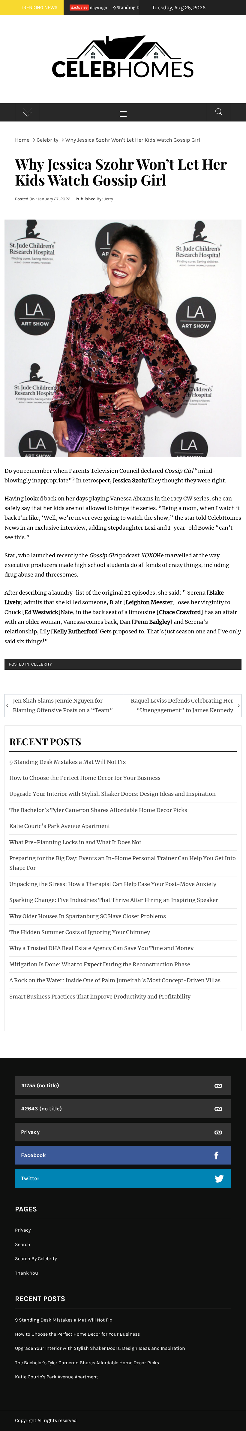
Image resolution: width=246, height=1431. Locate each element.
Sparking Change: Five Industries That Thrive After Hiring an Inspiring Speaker (113, 900)
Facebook (33, 1155)
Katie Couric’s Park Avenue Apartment (59, 826)
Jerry (108, 199)
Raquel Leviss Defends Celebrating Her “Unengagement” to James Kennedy (182, 705)
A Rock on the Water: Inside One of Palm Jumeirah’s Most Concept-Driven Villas (114, 980)
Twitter (30, 1178)
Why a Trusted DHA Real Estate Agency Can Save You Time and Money (101, 948)
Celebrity (41, 664)
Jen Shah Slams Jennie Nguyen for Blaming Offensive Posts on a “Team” (63, 705)
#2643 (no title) (41, 1108)
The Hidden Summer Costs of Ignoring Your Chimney (79, 932)
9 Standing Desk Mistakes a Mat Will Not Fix (137, 7)
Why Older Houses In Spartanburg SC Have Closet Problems (87, 916)
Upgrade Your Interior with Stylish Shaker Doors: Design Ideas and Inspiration (112, 793)
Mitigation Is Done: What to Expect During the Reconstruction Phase (99, 964)
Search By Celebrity (36, 1258)
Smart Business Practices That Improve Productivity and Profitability (99, 996)
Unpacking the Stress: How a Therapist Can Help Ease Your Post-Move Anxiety (112, 884)
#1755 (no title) (40, 1085)
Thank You (26, 1273)
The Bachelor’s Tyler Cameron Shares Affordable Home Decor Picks (98, 810)
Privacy (30, 1132)
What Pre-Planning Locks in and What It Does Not (75, 842)
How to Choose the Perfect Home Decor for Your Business (84, 777)
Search (22, 1244)
